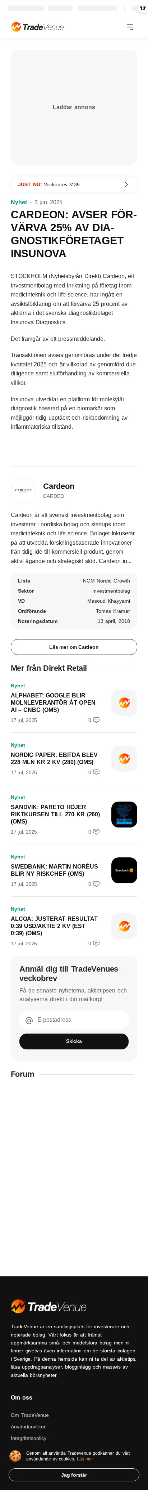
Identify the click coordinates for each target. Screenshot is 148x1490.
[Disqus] (74, 1178)
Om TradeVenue (30, 1415)
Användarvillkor (28, 1426)
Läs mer (85, 1459)
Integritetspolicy (28, 1438)
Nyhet (19, 202)
